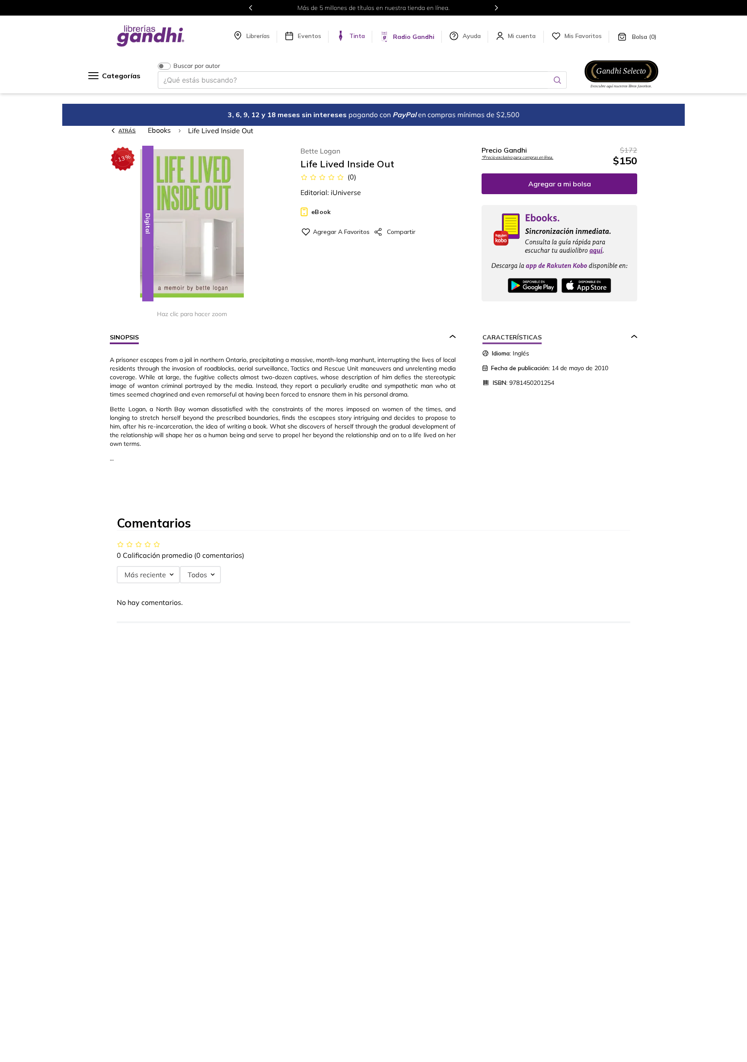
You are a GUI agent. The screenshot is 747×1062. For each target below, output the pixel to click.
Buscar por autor (196, 66)
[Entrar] (522, 36)
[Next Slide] (496, 8)
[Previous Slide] (251, 8)
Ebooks (159, 130)
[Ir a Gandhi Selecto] (621, 89)
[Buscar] (557, 80)
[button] (192, 224)
